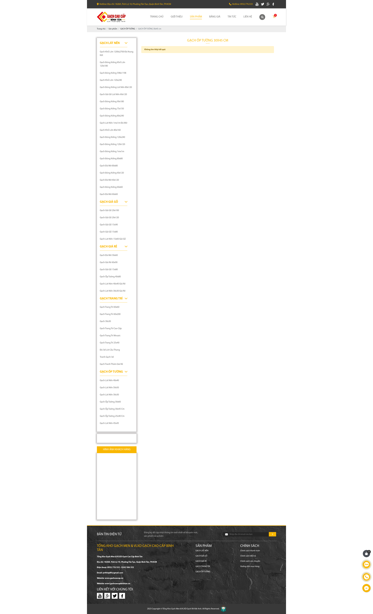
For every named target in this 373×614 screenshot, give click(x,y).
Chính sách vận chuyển (250, 561)
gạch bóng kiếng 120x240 (112, 137)
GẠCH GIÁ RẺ (108, 246)
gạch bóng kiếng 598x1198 (113, 73)
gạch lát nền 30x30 (109, 395)
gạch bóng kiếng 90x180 (112, 101)
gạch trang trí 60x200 (110, 314)
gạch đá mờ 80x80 (109, 166)
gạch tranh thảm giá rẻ (111, 364)
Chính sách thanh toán (250, 551)
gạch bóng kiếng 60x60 (111, 187)
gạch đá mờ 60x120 (109, 180)
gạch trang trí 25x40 (109, 343)
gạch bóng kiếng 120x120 (112, 144)
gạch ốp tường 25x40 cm (112, 416)
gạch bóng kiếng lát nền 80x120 (116, 87)
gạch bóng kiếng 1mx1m (112, 151)
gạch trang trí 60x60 (109, 307)
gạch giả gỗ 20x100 (109, 210)
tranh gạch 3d (107, 357)
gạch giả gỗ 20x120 (109, 217)
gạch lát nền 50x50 (109, 387)
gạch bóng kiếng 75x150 (112, 109)
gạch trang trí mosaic (110, 336)
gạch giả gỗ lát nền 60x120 (113, 94)
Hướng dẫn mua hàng (249, 566)
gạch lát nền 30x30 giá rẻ (112, 291)
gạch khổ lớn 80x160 (110, 130)
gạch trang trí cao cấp (111, 328)
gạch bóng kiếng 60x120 (112, 173)
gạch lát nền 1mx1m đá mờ (113, 123)
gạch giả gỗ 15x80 (109, 232)
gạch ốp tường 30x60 (110, 402)
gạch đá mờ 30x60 (109, 255)
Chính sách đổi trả (248, 556)
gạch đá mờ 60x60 (109, 194)
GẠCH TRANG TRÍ (111, 298)
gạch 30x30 (105, 321)
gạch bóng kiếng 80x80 (111, 159)
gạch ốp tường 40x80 (110, 277)
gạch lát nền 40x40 (109, 380)
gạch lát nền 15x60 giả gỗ (113, 239)
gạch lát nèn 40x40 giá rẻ (112, 284)
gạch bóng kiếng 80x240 (112, 116)
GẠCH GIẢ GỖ (109, 202)
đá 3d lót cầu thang (110, 350)
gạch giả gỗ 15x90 (109, 225)
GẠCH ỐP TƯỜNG (111, 371)
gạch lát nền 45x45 (109, 423)
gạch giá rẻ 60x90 (108, 262)
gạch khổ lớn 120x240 (111, 80)
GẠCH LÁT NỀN (110, 43)
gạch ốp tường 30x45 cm (112, 409)
